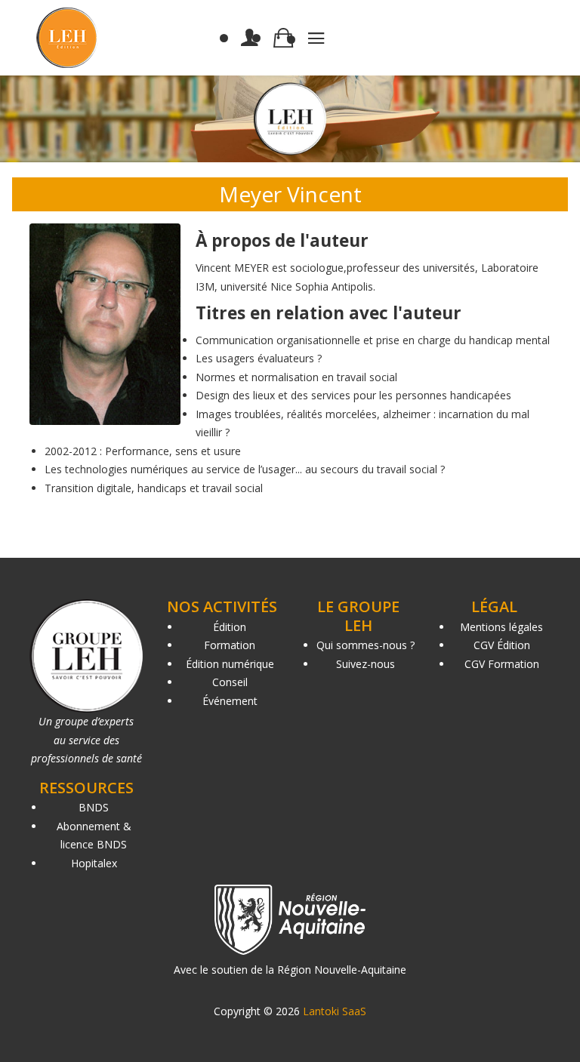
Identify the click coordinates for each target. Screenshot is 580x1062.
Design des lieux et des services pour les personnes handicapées (353, 395)
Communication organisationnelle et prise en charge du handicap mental (373, 340)
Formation (229, 645)
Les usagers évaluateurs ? (259, 358)
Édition (229, 627)
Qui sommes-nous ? (365, 645)
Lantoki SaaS (334, 1011)
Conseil (230, 682)
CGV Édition (502, 645)
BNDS (94, 807)
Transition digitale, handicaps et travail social (154, 488)
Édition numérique (230, 664)
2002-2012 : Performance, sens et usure (143, 451)
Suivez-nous (365, 664)
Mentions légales (501, 627)
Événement (230, 701)
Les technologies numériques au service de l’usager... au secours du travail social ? (245, 469)
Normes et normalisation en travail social (296, 377)
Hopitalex (94, 863)
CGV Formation (501, 664)
